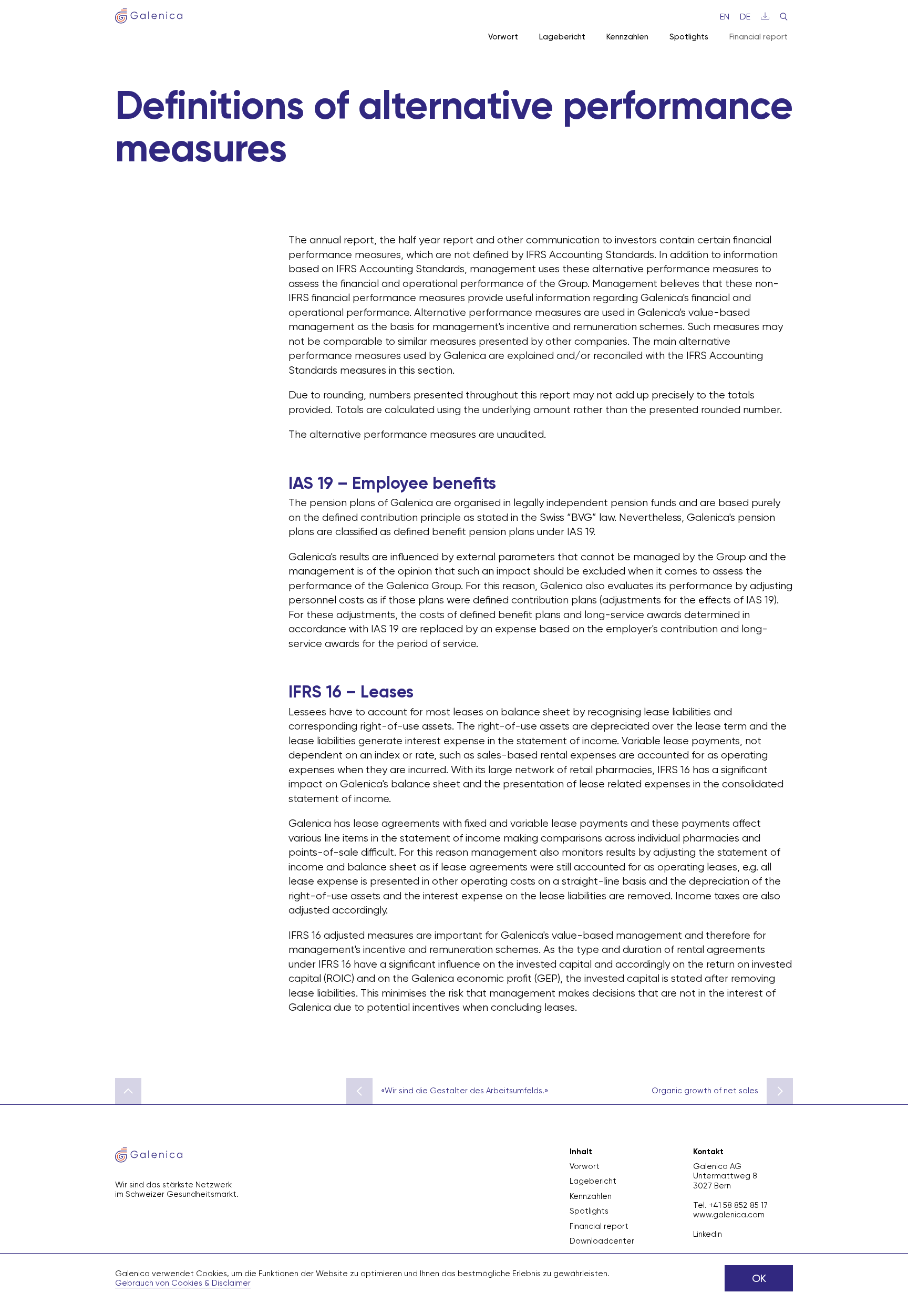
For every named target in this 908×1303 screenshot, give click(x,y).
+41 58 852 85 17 (738, 1205)
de (745, 17)
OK (759, 1278)
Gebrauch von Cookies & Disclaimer (183, 1283)
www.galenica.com (729, 1214)
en (724, 17)
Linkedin (707, 1234)
